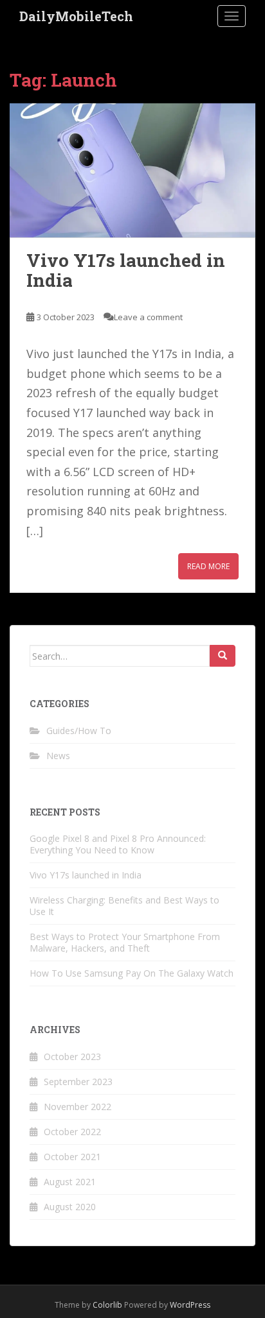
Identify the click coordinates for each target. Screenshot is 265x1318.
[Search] (222, 656)
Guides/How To (78, 730)
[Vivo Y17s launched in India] (132, 170)
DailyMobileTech (76, 16)
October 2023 (72, 1056)
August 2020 (70, 1207)
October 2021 (72, 1157)
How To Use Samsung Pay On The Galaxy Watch (131, 973)
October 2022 (72, 1131)
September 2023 (78, 1081)
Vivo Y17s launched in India (125, 270)
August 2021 (70, 1182)
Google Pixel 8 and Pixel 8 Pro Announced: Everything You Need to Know (118, 844)
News (58, 755)
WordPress (190, 1304)
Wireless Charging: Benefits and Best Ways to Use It (124, 906)
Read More (208, 566)
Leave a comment (148, 317)
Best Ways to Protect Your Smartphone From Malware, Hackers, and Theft (125, 942)
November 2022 (77, 1106)
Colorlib (107, 1304)
